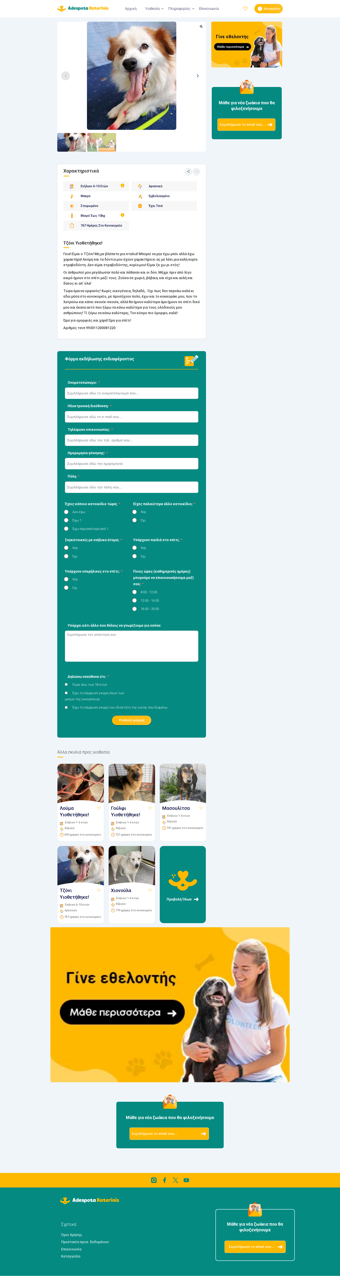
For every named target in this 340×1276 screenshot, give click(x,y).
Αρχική (131, 8)
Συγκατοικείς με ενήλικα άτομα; (92, 540)
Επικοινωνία (209, 8)
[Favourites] (196, 171)
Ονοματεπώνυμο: (82, 382)
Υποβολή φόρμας (131, 720)
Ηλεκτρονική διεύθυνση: (88, 406)
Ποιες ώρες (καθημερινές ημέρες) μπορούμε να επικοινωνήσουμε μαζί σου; (163, 577)
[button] (197, 75)
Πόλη (72, 476)
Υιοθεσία (152, 8)
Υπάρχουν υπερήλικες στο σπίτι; (92, 571)
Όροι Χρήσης (71, 1235)
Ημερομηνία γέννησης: (86, 453)
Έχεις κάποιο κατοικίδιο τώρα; (91, 504)
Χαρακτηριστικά (81, 171)
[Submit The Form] (269, 125)
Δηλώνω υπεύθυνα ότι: (87, 676)
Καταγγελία (70, 1256)
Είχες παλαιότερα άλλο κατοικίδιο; (162, 504)
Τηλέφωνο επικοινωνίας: (89, 429)
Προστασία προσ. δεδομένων (85, 1242)
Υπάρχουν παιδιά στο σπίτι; (156, 540)
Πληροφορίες (179, 8)
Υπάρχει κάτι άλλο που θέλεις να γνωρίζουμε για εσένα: (114, 625)
